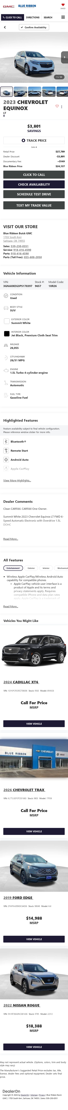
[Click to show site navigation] (63, 17)
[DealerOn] (11, 1091)
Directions (32, 17)
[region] (34, 159)
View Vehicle (34, 723)
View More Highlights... (17, 480)
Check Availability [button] (34, 184)
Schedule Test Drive (34, 194)
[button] (12, 17)
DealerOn (25, 1095)
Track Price (37, 140)
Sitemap (34, 1095)
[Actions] (62, 107)
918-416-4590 (22, 250)
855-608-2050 (33, 257)
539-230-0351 (20, 246)
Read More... (10, 539)
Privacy (42, 1095)
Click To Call (34, 175)
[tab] (13, 568)
